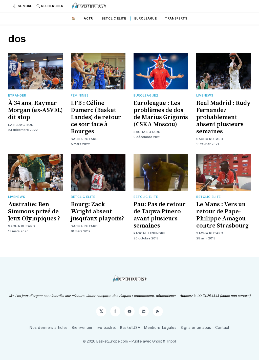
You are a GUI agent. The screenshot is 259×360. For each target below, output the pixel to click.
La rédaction (20, 125)
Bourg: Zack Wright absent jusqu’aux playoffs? (97, 211)
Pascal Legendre (149, 233)
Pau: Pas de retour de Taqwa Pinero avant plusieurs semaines (160, 215)
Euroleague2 (146, 95)
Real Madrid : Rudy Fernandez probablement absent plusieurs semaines (223, 117)
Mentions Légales (160, 327)
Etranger (17, 95)
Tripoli (171, 341)
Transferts (176, 18)
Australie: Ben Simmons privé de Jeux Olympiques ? (34, 211)
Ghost (157, 341)
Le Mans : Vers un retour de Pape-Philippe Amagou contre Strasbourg (222, 215)
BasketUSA (130, 327)
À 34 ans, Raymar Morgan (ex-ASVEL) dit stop (35, 110)
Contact (222, 327)
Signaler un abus (196, 327)
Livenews (204, 95)
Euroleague (145, 18)
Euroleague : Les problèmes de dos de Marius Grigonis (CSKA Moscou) (161, 113)
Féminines (80, 95)
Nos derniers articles (49, 327)
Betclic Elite (114, 18)
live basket (106, 327)
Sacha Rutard (84, 139)
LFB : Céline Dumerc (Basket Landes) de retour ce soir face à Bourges (96, 117)
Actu (89, 18)
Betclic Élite (83, 197)
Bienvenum (82, 327)
